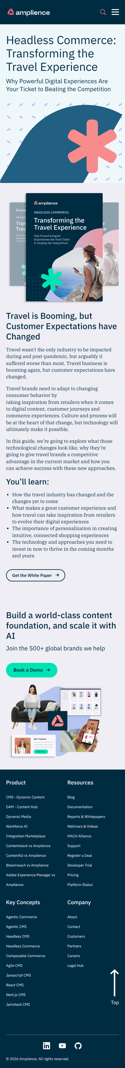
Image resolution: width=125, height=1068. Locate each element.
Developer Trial (79, 865)
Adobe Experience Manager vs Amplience (30, 880)
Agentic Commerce (21, 917)
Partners (74, 946)
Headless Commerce (23, 946)
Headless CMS (17, 936)
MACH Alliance (79, 836)
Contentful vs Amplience (26, 855)
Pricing (73, 875)
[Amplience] (28, 12)
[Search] (103, 12)
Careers (73, 956)
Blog (71, 797)
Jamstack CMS (18, 1004)
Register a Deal (79, 855)
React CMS (15, 985)
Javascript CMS (18, 975)
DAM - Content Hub (22, 807)
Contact (73, 927)
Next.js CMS (15, 995)
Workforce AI (17, 826)
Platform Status (80, 885)
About (72, 917)
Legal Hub (75, 965)
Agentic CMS (16, 927)
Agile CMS (14, 965)
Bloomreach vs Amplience (27, 865)
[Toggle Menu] (115, 12)
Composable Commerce (25, 956)
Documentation (80, 807)
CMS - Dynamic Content (25, 797)
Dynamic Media (18, 817)
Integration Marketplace (26, 836)
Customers (76, 936)
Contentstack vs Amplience (28, 846)
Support (73, 846)
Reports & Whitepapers (86, 817)
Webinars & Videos (82, 826)
